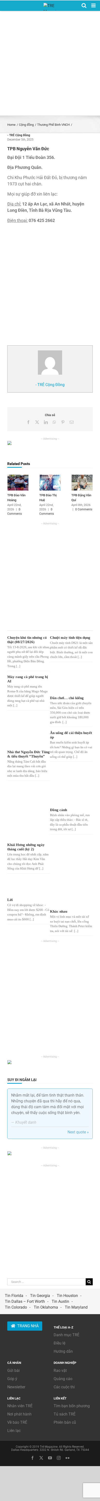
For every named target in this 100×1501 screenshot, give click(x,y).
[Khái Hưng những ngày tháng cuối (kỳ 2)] (24, 812)
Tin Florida (14, 1295)
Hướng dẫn (63, 1351)
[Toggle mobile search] (84, 5)
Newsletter (16, 1387)
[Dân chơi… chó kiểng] (67, 684)
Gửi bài (13, 1370)
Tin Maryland (76, 1307)
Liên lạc (14, 1430)
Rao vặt (60, 1370)
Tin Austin (60, 1301)
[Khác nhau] (67, 892)
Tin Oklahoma (46, 1307)
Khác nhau (58, 911)
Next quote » (78, 1132)
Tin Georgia (40, 1295)
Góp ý (12, 1378)
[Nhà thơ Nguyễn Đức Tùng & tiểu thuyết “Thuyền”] (24, 739)
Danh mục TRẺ (66, 1335)
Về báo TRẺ (17, 1422)
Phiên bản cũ (65, 1422)
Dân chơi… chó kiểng (67, 698)
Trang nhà (28, 1326)
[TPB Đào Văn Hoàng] (18, 476)
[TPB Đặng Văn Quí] (82, 476)
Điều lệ (59, 1343)
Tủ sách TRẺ (64, 1414)
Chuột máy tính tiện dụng (70, 638)
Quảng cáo (63, 1378)
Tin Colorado (16, 1307)
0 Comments (83, 509)
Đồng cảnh (58, 810)
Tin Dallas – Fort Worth (25, 1301)
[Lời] (24, 887)
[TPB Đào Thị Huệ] (50, 476)
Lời (10, 900)
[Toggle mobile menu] (93, 5)
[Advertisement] (50, 63)
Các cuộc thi (64, 1387)
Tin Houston (67, 1295)
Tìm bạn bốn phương (72, 1406)
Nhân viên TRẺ (20, 1406)
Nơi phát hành (19, 1414)
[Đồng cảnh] (67, 795)
